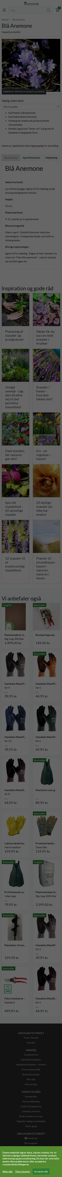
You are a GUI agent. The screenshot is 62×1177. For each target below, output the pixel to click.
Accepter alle (41, 1171)
